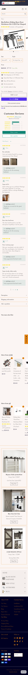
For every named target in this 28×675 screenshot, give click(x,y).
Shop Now (14, 483)
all (10, 403)
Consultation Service (19, 609)
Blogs (2, 609)
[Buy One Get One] (14, 500)
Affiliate (16, 614)
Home (2, 19)
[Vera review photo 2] (13, 161)
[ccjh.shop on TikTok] (20, 641)
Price (2, 65)
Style (13, 56)
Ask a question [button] (14, 136)
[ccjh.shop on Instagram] (15, 638)
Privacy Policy (4, 620)
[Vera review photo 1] (5, 161)
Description (4, 295)
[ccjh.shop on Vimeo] (17, 644)
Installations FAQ (18, 606)
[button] (5, 27)
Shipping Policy (5, 623)
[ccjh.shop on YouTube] (20, 638)
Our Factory (4, 606)
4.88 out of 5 (17, 117)
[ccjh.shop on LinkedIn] (15, 644)
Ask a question (5, 304)
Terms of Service (5, 614)
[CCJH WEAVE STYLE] (14, 538)
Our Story (3, 603)
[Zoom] (22, 48)
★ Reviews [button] (26, 339)
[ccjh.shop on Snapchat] (17, 641)
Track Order (17, 611)
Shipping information (7, 299)
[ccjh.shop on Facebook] (17, 638)
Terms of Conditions (6, 629)
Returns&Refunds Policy (7, 626)
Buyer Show (4, 611)
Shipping (10, 91)
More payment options (14, 103)
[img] (6, 145)
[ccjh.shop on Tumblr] (22, 641)
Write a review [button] (14, 132)
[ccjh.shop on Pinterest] (15, 641)
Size (2, 56)
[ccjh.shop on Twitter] (22, 638)
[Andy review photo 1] (5, 197)
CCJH (11, 355)
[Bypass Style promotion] (14, 461)
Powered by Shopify (13, 671)
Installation (17, 603)
